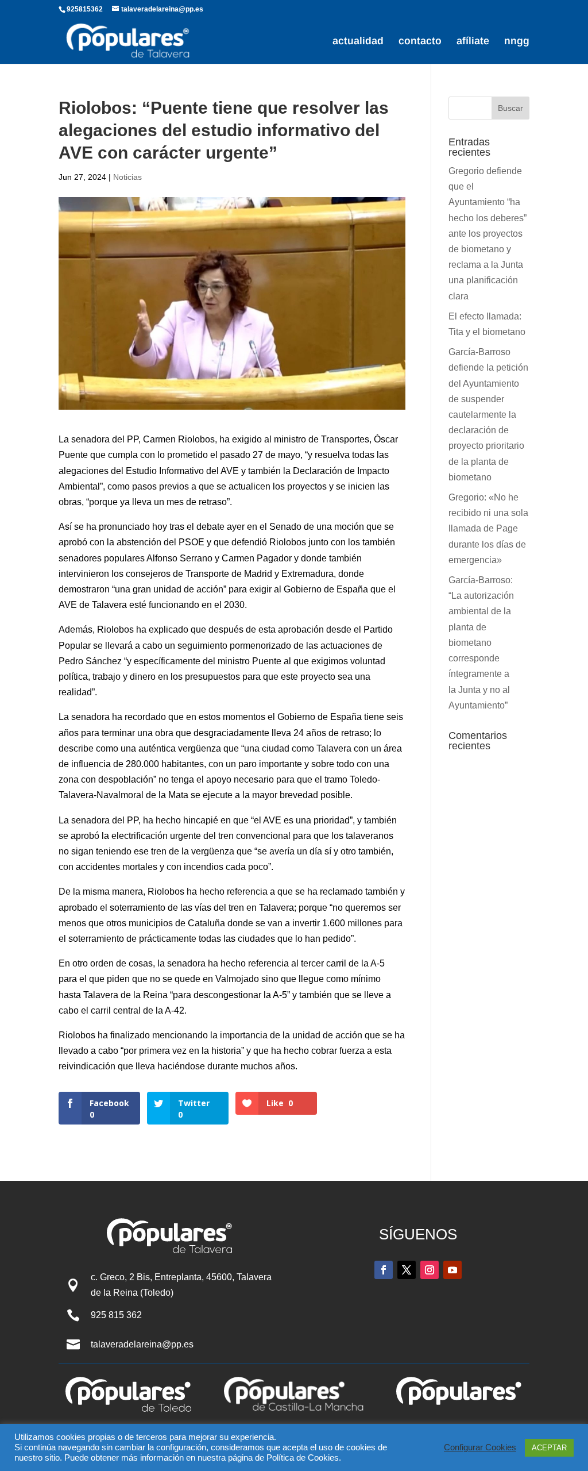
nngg (516, 42)
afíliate (473, 42)
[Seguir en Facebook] (383, 1270)
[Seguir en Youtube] (452, 1270)
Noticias (127, 177)
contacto (420, 42)
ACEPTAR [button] (549, 1447)
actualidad (358, 42)
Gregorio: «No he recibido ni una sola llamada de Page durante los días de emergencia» (488, 528)
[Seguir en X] (406, 1270)
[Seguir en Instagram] (429, 1270)
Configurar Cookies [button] (480, 1447)
